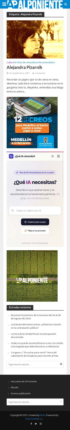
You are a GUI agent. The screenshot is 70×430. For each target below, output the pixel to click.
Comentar (40, 73)
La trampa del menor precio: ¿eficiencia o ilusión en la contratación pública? (36, 326)
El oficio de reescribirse (26, 62)
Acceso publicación (21, 393)
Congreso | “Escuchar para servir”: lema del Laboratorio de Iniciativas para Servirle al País (34, 354)
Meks (42, 415)
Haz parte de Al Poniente (24, 381)
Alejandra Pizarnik (24, 67)
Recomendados (47, 62)
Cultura (10, 62)
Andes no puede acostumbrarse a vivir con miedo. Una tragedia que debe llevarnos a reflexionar (37, 345)
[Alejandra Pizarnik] (35, 39)
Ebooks (15, 387)
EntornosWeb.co (33, 418)
